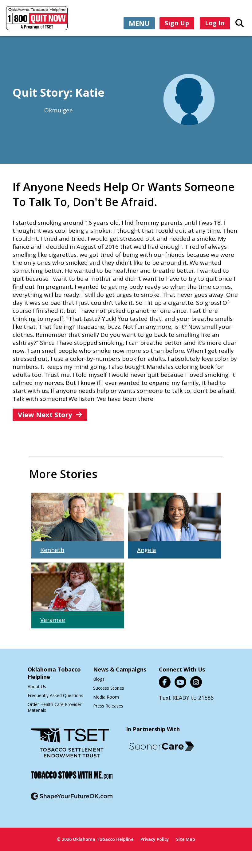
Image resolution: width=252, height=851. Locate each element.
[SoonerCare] (161, 746)
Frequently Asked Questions (55, 695)
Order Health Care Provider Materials (54, 707)
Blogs (98, 679)
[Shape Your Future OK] (71, 800)
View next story (45, 414)
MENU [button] (139, 23)
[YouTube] (180, 682)
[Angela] (174, 517)
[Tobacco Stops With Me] (71, 778)
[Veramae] (77, 587)
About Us (37, 686)
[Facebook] (165, 682)
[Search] (239, 23)
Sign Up (177, 23)
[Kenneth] (77, 517)
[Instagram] (196, 682)
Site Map (185, 839)
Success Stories (108, 688)
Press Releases (108, 706)
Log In (215, 23)
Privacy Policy (154, 839)
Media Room (106, 697)
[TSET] (70, 746)
